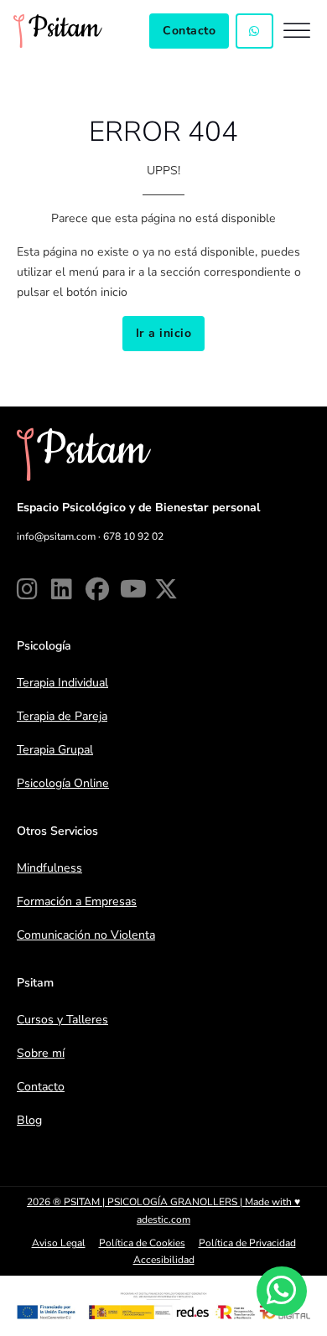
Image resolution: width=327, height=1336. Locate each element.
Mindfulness (49, 868)
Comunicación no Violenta (86, 935)
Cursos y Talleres (62, 1020)
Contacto (189, 31)
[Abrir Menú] (296, 31)
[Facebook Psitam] (99, 589)
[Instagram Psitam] (30, 589)
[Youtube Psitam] (134, 589)
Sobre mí (41, 1053)
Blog (29, 1120)
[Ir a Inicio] (57, 31)
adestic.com (163, 1219)
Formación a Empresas (77, 901)
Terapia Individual (62, 683)
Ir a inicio (164, 333)
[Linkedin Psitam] (65, 589)
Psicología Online (63, 783)
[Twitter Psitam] (168, 589)
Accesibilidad (164, 1259)
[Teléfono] (254, 31)
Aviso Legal (59, 1243)
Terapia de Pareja (62, 716)
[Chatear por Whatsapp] (281, 1291)
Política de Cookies (142, 1243)
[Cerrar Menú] (163, 511)
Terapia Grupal (55, 750)
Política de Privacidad (247, 1243)
